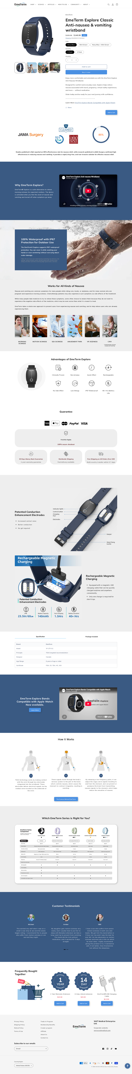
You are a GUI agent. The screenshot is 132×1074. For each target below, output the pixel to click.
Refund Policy (19, 1028)
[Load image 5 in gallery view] (43, 67)
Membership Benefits (48, 1025)
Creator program (46, 1028)
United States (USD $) (23, 1065)
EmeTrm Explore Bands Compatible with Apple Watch (95, 103)
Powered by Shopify (113, 1066)
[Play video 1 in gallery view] (54, 67)
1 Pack (70, 52)
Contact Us (44, 1038)
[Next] (112, 932)
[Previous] (20, 932)
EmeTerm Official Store (101, 1066)
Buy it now (86, 72)
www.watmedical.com (102, 1030)
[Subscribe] (46, 1048)
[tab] (65, 949)
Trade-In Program (47, 1021)
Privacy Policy (19, 1021)
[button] (33, 4)
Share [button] (70, 107)
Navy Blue (71, 45)
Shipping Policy (19, 1025)
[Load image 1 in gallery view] (20, 67)
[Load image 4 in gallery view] (31, 67)
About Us (44, 1034)
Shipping (68, 38)
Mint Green (83, 45)
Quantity (68, 56)
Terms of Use (18, 1031)
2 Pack (79, 52)
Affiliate (43, 1031)
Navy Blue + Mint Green (100, 45)
